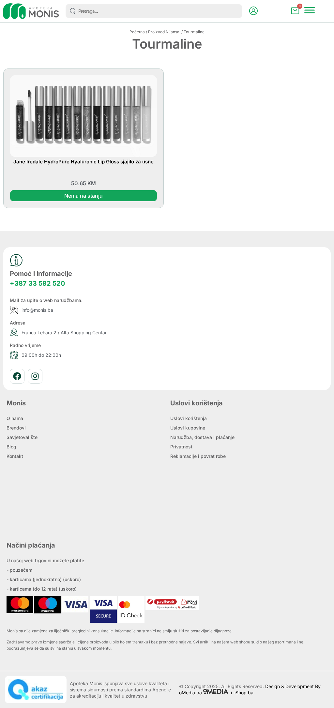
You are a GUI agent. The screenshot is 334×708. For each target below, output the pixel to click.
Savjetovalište (22, 437)
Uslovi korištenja (188, 418)
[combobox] (154, 11)
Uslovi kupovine (187, 427)
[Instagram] (35, 376)
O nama (15, 418)
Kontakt (15, 456)
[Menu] (309, 10)
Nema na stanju (83, 195)
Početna (137, 31)
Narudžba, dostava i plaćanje (202, 437)
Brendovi (16, 427)
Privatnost (181, 446)
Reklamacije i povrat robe (198, 456)
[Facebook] (17, 376)
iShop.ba (244, 692)
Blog (11, 446)
